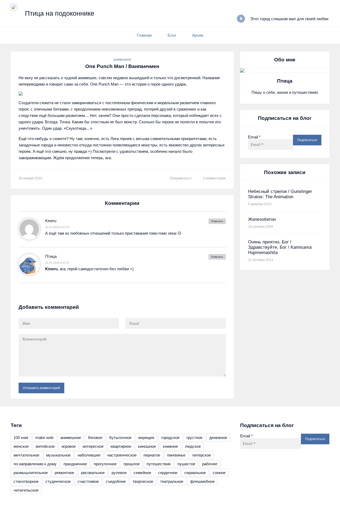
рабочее (209, 464)
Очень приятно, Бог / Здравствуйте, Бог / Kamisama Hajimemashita (280, 247)
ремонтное (64, 472)
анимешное (122, 59)
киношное (147, 446)
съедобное (116, 481)
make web (44, 437)
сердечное (167, 472)
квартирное (120, 446)
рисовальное (93, 472)
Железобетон (262, 219)
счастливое (88, 481)
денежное (218, 437)
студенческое (58, 481)
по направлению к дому (35, 464)
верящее (146, 437)
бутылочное (120, 437)
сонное (219, 472)
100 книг (21, 437)
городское (170, 437)
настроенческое (122, 455)
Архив (197, 35)
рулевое (119, 472)
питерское (201, 455)
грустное (194, 437)
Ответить (217, 221)
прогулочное (105, 464)
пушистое (186, 464)
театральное (171, 481)
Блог (172, 35)
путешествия (159, 464)
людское (193, 446)
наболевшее (89, 455)
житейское (45, 446)
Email (254, 137)
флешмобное (202, 481)
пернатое (151, 455)
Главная (144, 35)
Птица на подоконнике (59, 13)
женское (21, 446)
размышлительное (31, 472)
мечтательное (26, 455)
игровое (69, 446)
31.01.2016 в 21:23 (57, 227)
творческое (143, 481)
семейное (142, 472)
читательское (26, 490)
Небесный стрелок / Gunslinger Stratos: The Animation (280, 194)
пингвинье (176, 455)
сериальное (195, 472)
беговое (95, 437)
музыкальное (58, 455)
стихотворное (26, 481)
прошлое (132, 464)
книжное (170, 446)
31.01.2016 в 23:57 (57, 262)
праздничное (75, 464)
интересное (93, 446)
